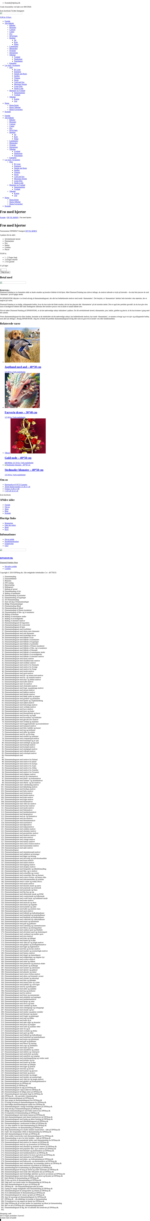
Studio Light (18, 89)
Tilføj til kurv (5, 272)
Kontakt (8, 112)
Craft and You (19, 82)
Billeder (12, 25)
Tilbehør (12, 55)
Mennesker (13, 49)
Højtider (12, 38)
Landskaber (13, 46)
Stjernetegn (13, 53)
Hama (7, 103)
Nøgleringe (18, 59)
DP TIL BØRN (12, 217)
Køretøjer (12, 63)
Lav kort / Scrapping (12, 65)
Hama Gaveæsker (16, 110)
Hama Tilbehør (15, 107)
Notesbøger (18, 61)
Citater (11, 32)
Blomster (12, 28)
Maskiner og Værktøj (17, 91)
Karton (16, 99)
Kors (16, 42)
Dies (11, 67)
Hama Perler (14, 105)
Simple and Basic (20, 74)
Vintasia (17, 78)
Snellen (17, 76)
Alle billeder (9, 23)
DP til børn (13, 36)
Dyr (10, 34)
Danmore (17, 72)
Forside (7, 21)
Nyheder (12, 51)
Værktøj (17, 57)
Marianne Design (20, 84)
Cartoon (12, 30)
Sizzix (16, 80)
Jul (15, 40)
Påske (16, 44)
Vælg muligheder (19, 372)
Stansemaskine (19, 93)
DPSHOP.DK (6, 558)
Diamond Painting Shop (9, 563)
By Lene (17, 70)
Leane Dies (18, 86)
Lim (15, 101)
